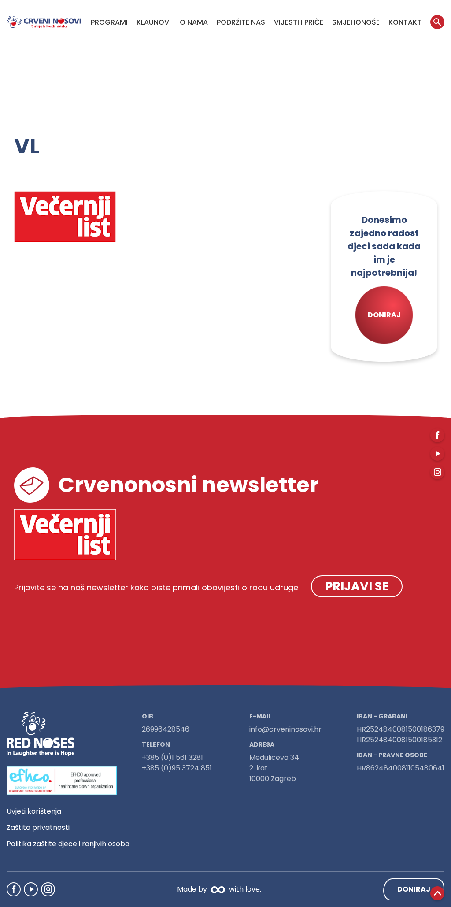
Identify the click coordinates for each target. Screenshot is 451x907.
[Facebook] (14, 889)
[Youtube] (31, 889)
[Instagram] (48, 889)
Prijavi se (356, 586)
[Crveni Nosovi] (44, 22)
